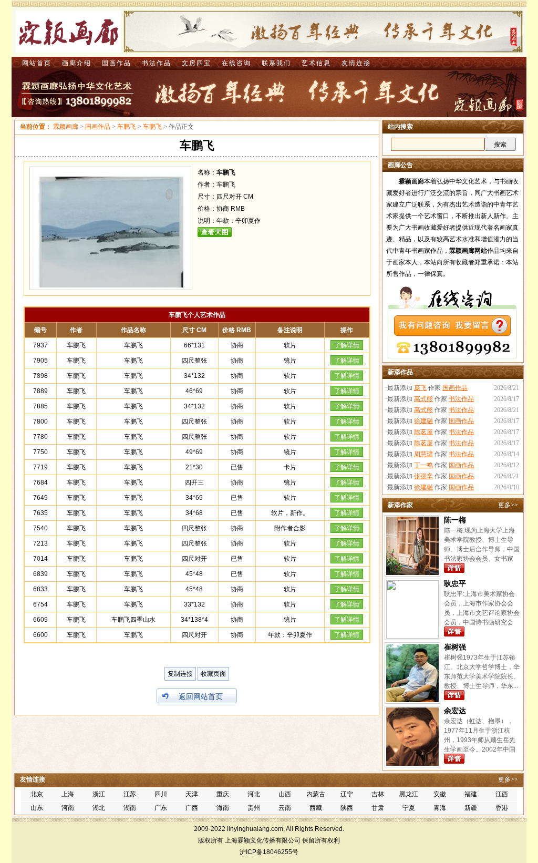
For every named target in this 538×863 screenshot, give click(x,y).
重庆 (222, 794)
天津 (191, 794)
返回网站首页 (201, 696)
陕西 (346, 807)
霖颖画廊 (65, 126)
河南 (67, 807)
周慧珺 (423, 454)
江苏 (129, 794)
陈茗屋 (423, 432)
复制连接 (180, 673)
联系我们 (276, 63)
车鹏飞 (126, 126)
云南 (284, 807)
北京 (36, 794)
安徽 (439, 794)
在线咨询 (236, 63)
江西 (501, 794)
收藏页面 (213, 673)
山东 (36, 807)
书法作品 (156, 63)
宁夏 (408, 807)
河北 (253, 794)
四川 (160, 794)
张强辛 (423, 476)
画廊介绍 (76, 63)
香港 (501, 807)
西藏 (315, 807)
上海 (67, 794)
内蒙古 (315, 794)
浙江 (98, 794)
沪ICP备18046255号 (269, 852)
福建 (470, 794)
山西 (284, 794)
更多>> (508, 505)
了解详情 (346, 345)
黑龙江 (408, 794)
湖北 (98, 807)
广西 (191, 807)
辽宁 (346, 794)
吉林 (377, 794)
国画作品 (116, 63)
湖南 (129, 807)
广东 (160, 807)
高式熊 (423, 399)
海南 (222, 807)
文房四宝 (196, 63)
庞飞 (420, 388)
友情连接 (356, 63)
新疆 (470, 807)
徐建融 (423, 421)
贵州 (253, 807)
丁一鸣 (423, 465)
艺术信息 (316, 63)
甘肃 (377, 807)
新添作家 (400, 505)
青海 (439, 807)
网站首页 (36, 63)
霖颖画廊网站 (468, 250)
